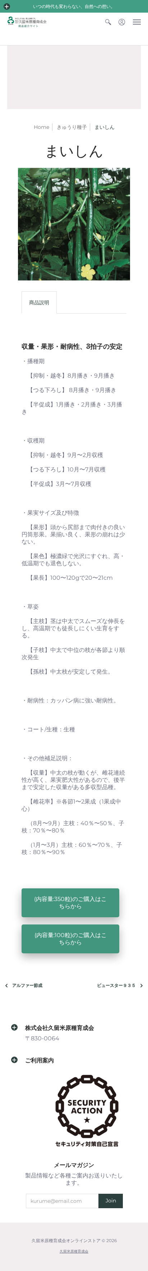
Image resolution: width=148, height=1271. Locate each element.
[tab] (39, 302)
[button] (7, 6)
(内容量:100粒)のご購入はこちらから (70, 939)
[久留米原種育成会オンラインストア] (27, 22)
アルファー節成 (27, 985)
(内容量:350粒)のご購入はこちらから (70, 903)
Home (41, 127)
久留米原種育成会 (74, 1251)
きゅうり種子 (72, 127)
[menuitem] (108, 22)
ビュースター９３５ (116, 985)
